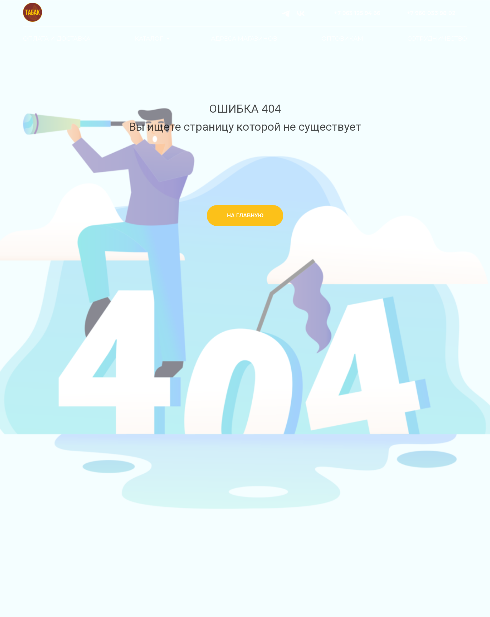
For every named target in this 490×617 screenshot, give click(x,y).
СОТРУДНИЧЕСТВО (437, 38)
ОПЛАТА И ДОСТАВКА (56, 38)
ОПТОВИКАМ (342, 38)
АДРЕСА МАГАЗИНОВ (244, 38)
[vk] (300, 13)
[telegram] (286, 13)
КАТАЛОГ (150, 38)
